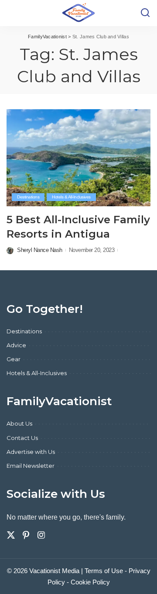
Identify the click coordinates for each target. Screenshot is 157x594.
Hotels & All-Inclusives (71, 197)
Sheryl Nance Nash (39, 250)
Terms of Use (104, 570)
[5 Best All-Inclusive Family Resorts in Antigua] (78, 157)
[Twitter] (11, 535)
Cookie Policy (90, 582)
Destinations (28, 197)
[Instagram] (41, 535)
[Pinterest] (26, 535)
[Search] (145, 13)
